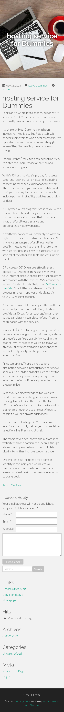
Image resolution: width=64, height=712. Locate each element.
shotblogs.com (22, 701)
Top (27, 694)
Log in (6, 677)
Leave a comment (38, 85)
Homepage (9, 600)
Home (6, 89)
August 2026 (10, 636)
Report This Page (11, 485)
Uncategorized (12, 653)
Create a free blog (14, 589)
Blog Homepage (12, 594)
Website (8, 528)
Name (7, 514)
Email (6, 521)
